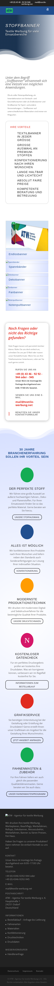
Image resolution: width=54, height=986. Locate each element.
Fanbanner (16, 292)
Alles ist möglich (27, 545)
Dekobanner (17, 279)
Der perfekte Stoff (27, 488)
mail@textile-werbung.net (24, 403)
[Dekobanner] (27, 275)
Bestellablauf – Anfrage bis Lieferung (26, 919)
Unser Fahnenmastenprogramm (27, 794)
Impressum (27, 971)
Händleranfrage (16, 954)
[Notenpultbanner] (27, 300)
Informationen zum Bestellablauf (27, 684)
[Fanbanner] (27, 287)
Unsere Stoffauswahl (27, 517)
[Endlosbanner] (27, 236)
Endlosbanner (18, 254)
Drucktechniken (16, 937)
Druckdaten (14, 941)
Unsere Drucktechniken (27, 621)
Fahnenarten (14, 924)
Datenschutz (13, 971)
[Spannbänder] (27, 262)
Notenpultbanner (20, 304)
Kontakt (39, 971)
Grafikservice (27, 715)
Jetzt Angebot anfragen (27, 740)
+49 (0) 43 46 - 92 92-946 (20, 2)
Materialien (13, 928)
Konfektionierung (27, 570)
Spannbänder (18, 266)
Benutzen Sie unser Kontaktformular (27, 413)
